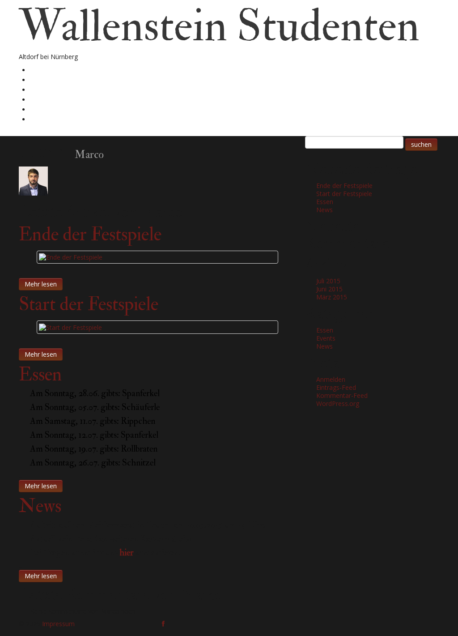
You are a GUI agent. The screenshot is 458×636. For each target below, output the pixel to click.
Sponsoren (48, 109)
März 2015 (331, 297)
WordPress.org (337, 403)
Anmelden (330, 379)
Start (38, 69)
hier (126, 552)
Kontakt (44, 118)
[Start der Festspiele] (70, 326)
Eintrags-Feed (336, 387)
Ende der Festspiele (90, 234)
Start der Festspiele (88, 304)
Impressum (58, 623)
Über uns (46, 79)
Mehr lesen (41, 284)
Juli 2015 (328, 281)
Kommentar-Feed (342, 395)
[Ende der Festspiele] (70, 256)
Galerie (43, 89)
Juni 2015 (329, 289)
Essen (40, 374)
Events (325, 338)
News (40, 506)
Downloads (49, 99)
